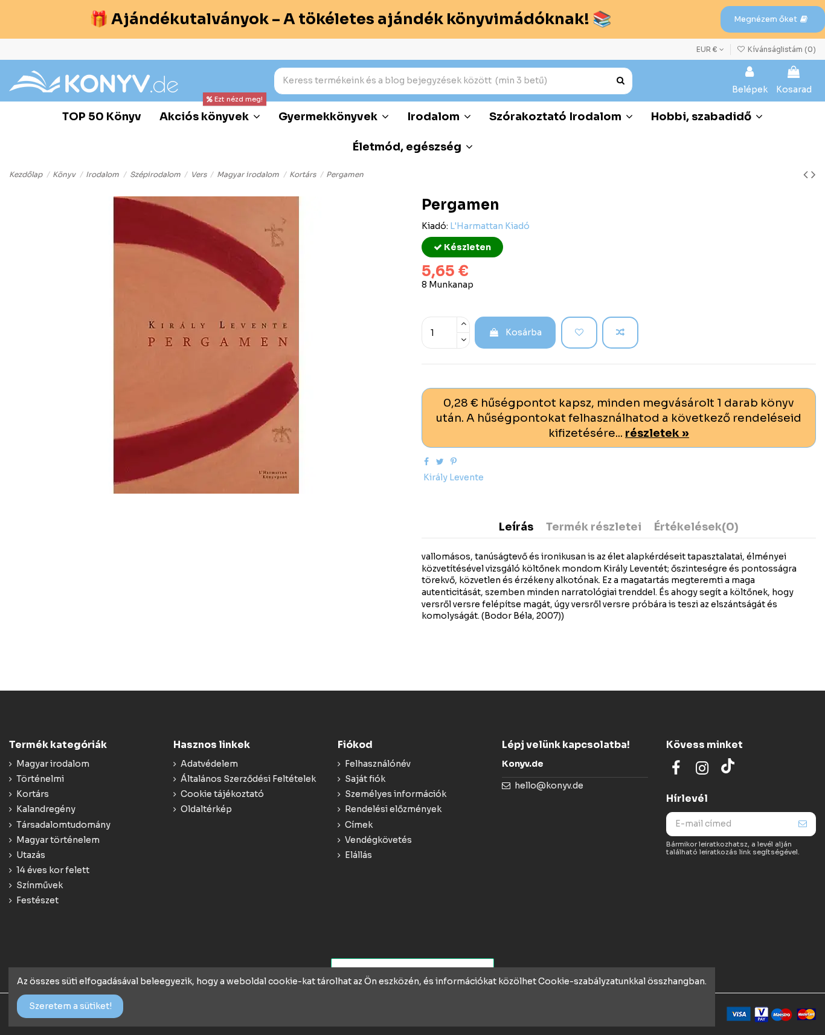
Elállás (358, 855)
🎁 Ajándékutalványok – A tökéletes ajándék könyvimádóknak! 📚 (350, 19)
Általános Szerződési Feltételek (248, 778)
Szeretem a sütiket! (70, 1006)
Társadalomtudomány (63, 824)
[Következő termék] (813, 174)
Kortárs (32, 793)
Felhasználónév (378, 763)
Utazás (30, 855)
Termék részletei (593, 527)
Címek (359, 824)
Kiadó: (435, 226)
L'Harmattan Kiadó (490, 226)
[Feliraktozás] (802, 824)
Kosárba (524, 332)
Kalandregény (45, 809)
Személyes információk (395, 793)
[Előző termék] (807, 174)
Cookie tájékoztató (222, 793)
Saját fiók (365, 778)
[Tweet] (440, 461)
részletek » (657, 433)
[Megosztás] (426, 461)
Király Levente (453, 477)
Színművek (39, 885)
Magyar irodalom (52, 763)
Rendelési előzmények (393, 809)
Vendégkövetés (378, 839)
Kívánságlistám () (781, 49)
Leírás (516, 527)
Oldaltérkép (206, 809)
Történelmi (40, 778)
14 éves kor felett (52, 870)
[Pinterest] (454, 461)
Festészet (37, 900)
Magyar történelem (58, 839)
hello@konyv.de (549, 785)
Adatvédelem (209, 763)
